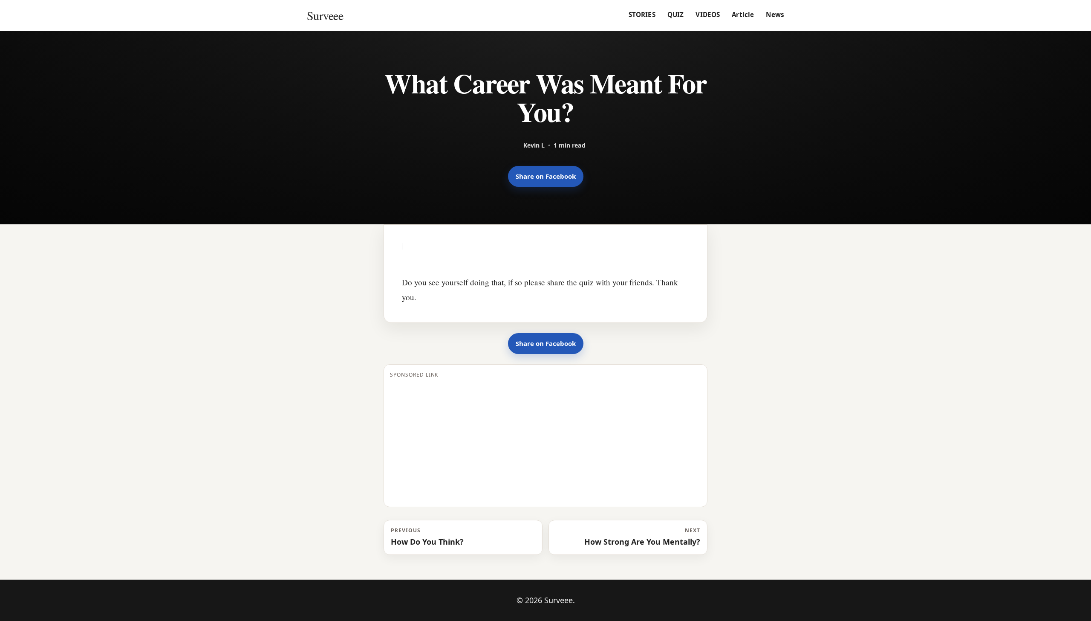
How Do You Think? (427, 537)
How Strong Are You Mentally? (642, 537)
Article (743, 14)
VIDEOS (708, 14)
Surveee (325, 15)
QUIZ (675, 14)
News (775, 14)
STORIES (642, 14)
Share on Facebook (546, 176)
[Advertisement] (545, 441)
